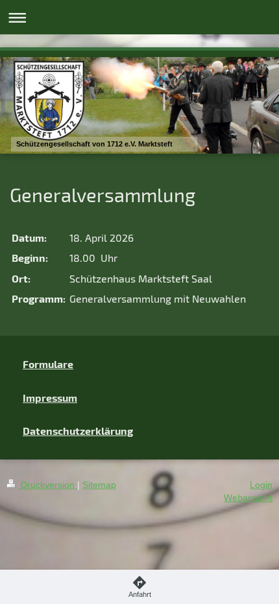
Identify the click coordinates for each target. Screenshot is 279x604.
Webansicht (248, 497)
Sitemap (99, 485)
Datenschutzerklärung (78, 430)
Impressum (50, 397)
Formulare (48, 364)
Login (261, 485)
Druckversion (47, 485)
